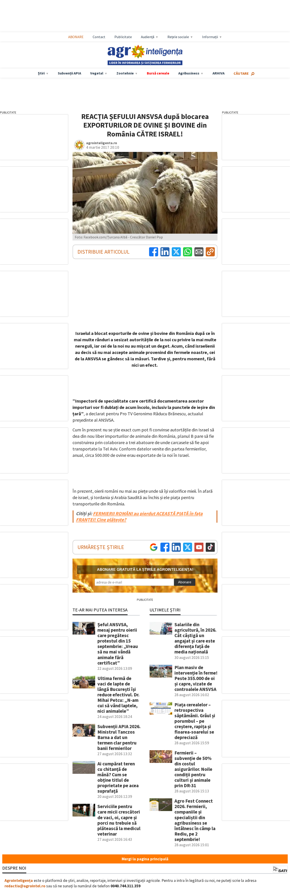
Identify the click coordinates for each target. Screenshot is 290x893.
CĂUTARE (241, 73)
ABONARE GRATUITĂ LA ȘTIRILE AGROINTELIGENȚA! (145, 569)
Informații (210, 37)
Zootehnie (125, 73)
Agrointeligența (19, 880)
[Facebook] (153, 251)
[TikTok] (210, 547)
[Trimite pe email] (198, 251)
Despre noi (14, 868)
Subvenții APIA (69, 73)
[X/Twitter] (187, 547)
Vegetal (96, 73)
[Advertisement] (149, 16)
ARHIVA (219, 73)
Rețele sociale (178, 37)
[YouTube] (198, 547)
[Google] (153, 547)
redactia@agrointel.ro (25, 885)
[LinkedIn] (164, 251)
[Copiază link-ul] (210, 251)
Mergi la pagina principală (145, 858)
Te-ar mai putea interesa (100, 610)
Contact (99, 37)
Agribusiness (188, 73)
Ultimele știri (165, 610)
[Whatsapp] (187, 251)
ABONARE (76, 37)
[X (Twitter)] (176, 251)
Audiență (147, 37)
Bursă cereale (158, 73)
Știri (41, 73)
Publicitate (123, 37)
